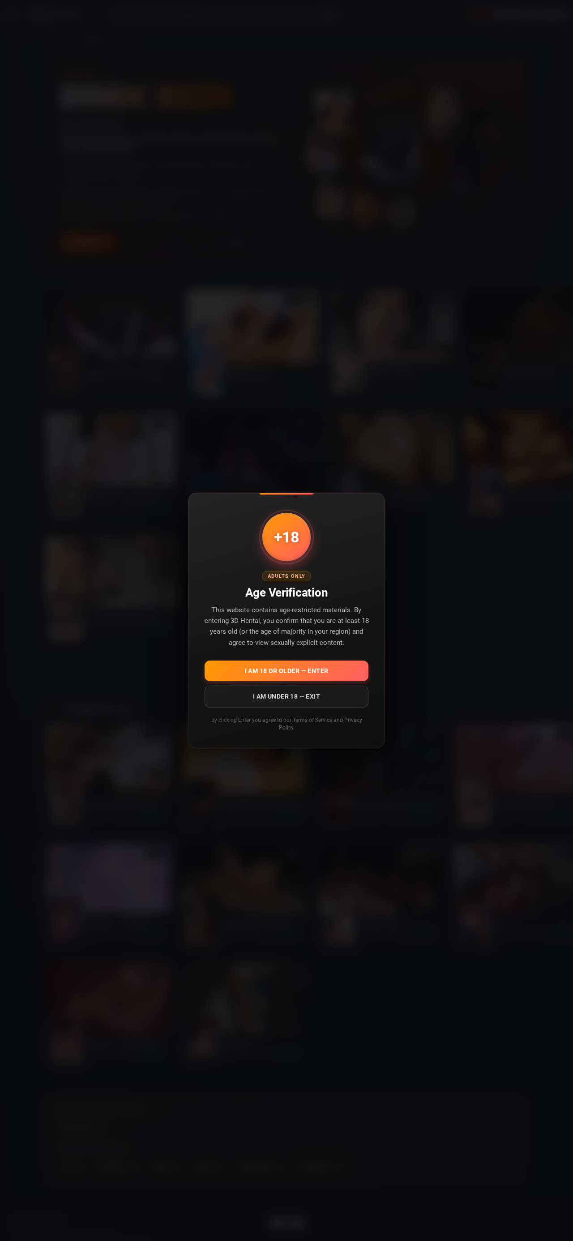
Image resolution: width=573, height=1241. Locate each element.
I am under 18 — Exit (286, 696)
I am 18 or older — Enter (287, 670)
